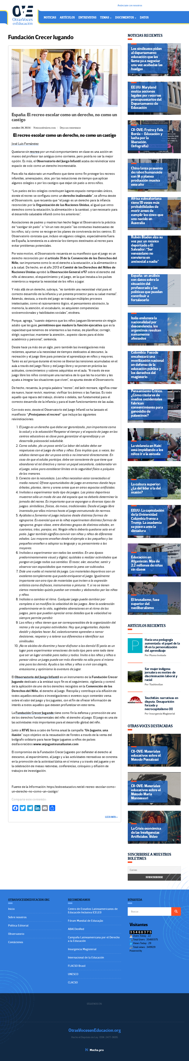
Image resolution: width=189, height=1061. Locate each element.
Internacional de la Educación (86, 957)
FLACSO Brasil (76, 966)
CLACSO (73, 982)
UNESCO (73, 974)
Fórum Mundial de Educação (85, 920)
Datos (144, 17)
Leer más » (111, 817)
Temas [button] (105, 17)
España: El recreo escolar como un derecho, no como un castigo (64, 117)
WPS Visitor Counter (152, 950)
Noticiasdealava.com (44, 127)
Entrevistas (87, 17)
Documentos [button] (124, 17)
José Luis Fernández (25, 144)
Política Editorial (18, 925)
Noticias (50, 17)
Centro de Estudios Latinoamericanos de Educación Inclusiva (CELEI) (93, 910)
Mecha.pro (97, 1050)
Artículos (67, 17)
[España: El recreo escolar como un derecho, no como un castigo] (65, 78)
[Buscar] (176, 911)
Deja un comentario (70, 127)
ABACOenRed (76, 929)
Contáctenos (15, 942)
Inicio (11, 909)
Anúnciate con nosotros (130, 5)
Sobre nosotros (17, 917)
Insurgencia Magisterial (82, 949)
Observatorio (16, 934)
